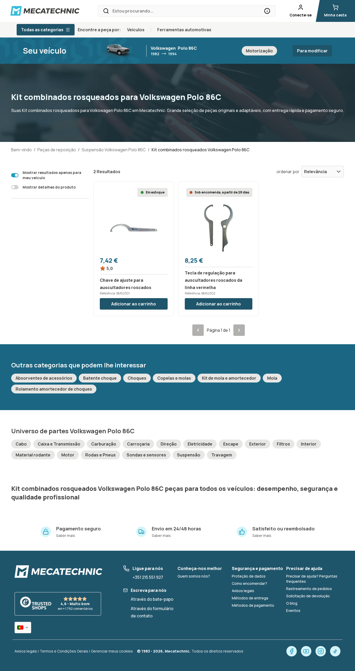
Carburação (103, 444)
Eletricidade (200, 444)
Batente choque (100, 378)
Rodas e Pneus (100, 455)
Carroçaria (138, 444)
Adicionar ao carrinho (133, 304)
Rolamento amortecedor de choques (54, 389)
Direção (169, 444)
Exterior (257, 444)
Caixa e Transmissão (59, 444)
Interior (309, 444)
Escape (230, 444)
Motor (67, 455)
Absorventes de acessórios (44, 378)
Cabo (21, 444)
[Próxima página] (239, 330)
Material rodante (33, 455)
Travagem (221, 455)
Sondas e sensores (146, 455)
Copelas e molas (174, 378)
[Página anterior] (198, 330)
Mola (272, 378)
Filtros (283, 444)
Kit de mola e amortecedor (229, 378)
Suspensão (188, 455)
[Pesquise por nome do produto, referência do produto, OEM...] (267, 11)
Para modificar (312, 51)
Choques (137, 378)
